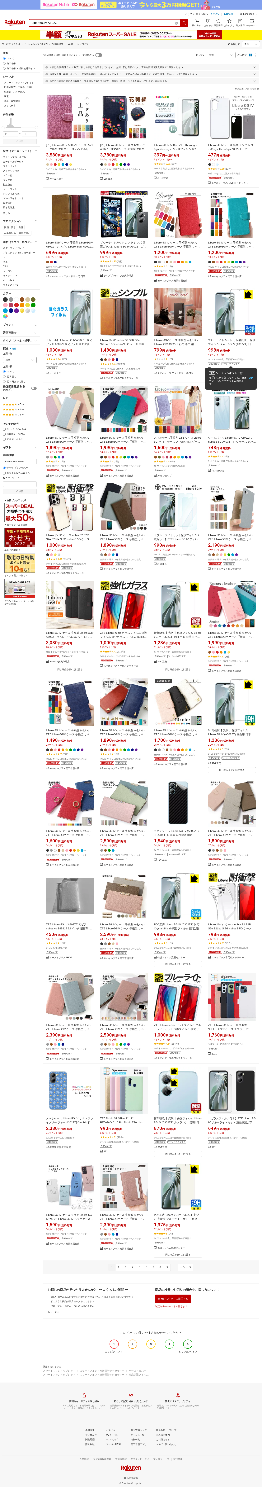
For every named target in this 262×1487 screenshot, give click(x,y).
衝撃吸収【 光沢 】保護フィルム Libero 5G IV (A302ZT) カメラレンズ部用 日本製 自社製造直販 (178, 1122)
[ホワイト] (16, 299)
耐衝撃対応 (10, 233)
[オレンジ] (22, 305)
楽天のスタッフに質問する (173, 1298)
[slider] (3, 127)
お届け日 (7, 366)
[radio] (4, 58)
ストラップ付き (11, 170)
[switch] (34, 388)
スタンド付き (10, 166)
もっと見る (53, 1312)
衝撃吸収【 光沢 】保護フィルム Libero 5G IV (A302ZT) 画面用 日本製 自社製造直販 (178, 636)
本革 (5, 262)
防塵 (21, 227)
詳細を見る (161, 81)
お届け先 (7, 353)
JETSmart (162, 178)
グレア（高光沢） (12, 193)
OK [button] (251, 378)
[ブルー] (5, 310)
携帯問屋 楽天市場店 (60, 1147)
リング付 (7, 180)
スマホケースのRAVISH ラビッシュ (230, 183)
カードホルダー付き (13, 161)
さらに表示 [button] (10, 105)
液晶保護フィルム (139, 1374)
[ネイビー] (11, 310)
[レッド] (16, 305)
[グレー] (11, 299)
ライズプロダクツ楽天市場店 (118, 275)
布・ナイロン (10, 275)
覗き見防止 (9, 207)
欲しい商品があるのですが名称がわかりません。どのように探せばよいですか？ (92, 1297)
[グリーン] (33, 305)
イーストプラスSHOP (60, 957)
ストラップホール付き (14, 157)
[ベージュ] (27, 299)
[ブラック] (5, 299)
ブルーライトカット (13, 198)
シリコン (7, 271)
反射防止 (7, 203)
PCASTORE (218, 471)
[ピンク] (5, 305)
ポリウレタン (10, 280)
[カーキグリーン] (33, 299)
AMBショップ (164, 476)
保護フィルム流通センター (171, 957)
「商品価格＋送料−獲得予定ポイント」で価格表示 (68, 55)
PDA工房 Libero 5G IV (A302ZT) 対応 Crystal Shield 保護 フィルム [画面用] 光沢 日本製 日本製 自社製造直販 (176, 928)
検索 (21, 141)
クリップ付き (10, 189)
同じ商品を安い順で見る (70, 669)
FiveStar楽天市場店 (59, 661)
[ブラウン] (22, 299)
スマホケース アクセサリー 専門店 (67, 276)
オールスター (56, 179)
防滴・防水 (10, 227)
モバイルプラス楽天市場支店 (172, 280)
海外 (14, 348)
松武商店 (162, 564)
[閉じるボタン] (254, 67)
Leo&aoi (108, 179)
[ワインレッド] (11, 305)
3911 (214, 1054)
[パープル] (16, 310)
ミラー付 (7, 175)
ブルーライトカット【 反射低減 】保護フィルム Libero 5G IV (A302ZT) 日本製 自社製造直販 (231, 344)
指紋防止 (7, 184)
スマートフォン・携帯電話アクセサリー (102, 1370)
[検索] (184, 23)
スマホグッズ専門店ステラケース (121, 378)
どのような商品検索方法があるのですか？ (72, 1301)
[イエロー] (27, 305)
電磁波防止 (24, 233)
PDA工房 (162, 661)
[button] (248, 14)
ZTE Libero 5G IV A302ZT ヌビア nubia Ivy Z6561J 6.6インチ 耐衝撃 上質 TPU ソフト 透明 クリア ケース (69, 928)
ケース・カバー (137, 1370)
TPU (5, 266)
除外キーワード (11, 478)
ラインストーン (11, 284)
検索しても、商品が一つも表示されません (72, 1306)
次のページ (185, 1267)
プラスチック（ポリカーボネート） (19, 255)
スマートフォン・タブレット (59, 1370)
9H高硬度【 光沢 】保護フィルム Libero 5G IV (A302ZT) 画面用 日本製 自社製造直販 (231, 734)
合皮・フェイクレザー (14, 248)
